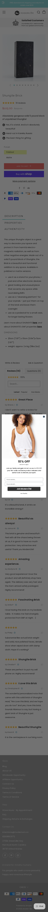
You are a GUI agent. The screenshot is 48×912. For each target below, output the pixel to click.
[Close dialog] (44, 416)
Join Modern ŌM (24, 489)
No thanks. (24, 493)
